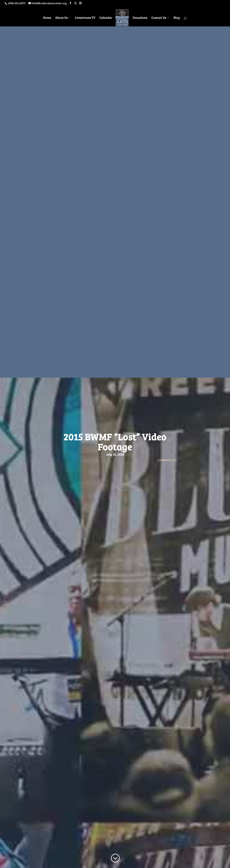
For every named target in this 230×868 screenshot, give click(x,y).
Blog (177, 18)
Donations (140, 18)
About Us (61, 18)
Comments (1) (167, 460)
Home (47, 18)
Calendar (105, 18)
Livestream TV (85, 18)
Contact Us (158, 18)
